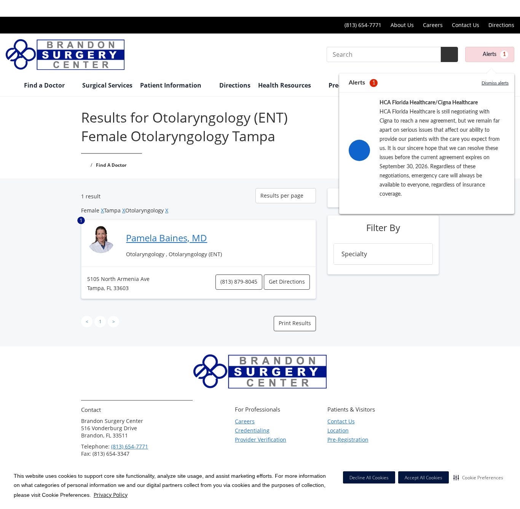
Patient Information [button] (171, 85)
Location (338, 430)
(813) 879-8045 (238, 281)
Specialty (354, 254)
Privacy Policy (111, 494)
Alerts (494, 54)
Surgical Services (107, 85)
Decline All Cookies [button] (369, 477)
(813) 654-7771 (129, 446)
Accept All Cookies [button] (423, 477)
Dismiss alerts (495, 83)
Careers (433, 25)
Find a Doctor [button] (45, 85)
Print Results (295, 323)
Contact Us (465, 25)
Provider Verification (260, 439)
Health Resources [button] (285, 85)
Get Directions (287, 281)
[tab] (383, 254)
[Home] (11, 86)
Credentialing (252, 430)
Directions (501, 25)
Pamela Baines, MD (166, 237)
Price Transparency (489, 8)
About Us (402, 25)
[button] (478, 477)
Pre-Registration (347, 439)
